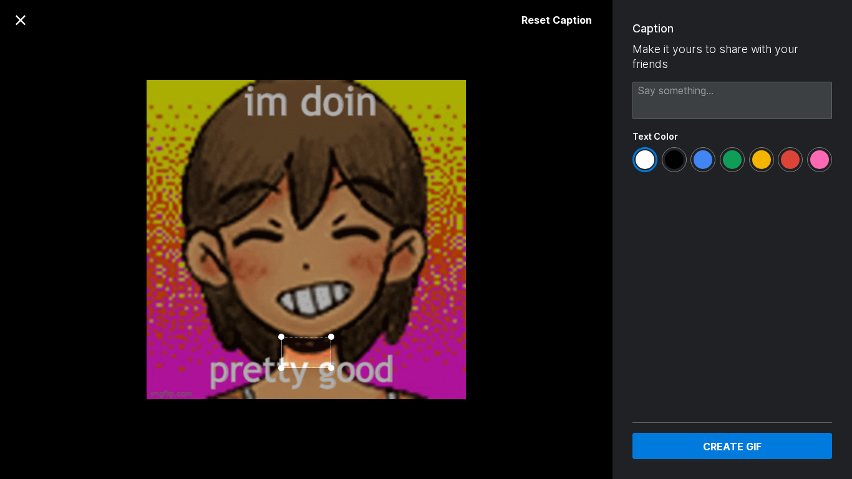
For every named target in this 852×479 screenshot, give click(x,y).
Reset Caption (556, 20)
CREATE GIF (732, 446)
